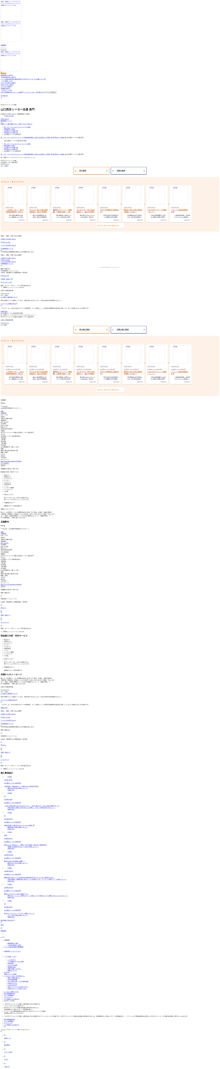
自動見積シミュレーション (12, 951)
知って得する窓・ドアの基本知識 (18, 981)
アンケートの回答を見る (8, 303)
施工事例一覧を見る (7, 920)
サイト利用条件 (9, 995)
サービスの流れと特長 (7, 83)
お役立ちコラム (12, 983)
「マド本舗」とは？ (7, 81)
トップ (3, 937)
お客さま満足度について (10, 297)
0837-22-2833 (10, 116)
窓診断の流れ (5, 88)
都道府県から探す (6, 75)
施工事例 (11, 124)
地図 (2, 411)
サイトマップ (8, 997)
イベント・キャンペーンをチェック (108, 225)
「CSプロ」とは (6, 90)
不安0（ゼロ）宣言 (6, 84)
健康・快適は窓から (14, 978)
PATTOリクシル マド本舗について (34, 79)
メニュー (3, 49)
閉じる (3, 465)
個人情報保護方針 (9, 993)
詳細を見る (4, 311)
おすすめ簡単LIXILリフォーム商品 (11, 92)
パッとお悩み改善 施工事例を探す (11, 79)
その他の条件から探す (7, 77)
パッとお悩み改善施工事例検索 (13, 947)
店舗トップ (4, 124)
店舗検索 (3, 45)
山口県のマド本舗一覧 (11, 130)
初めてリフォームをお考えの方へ (18, 987)
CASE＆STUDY (12, 985)
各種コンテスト (12, 970)
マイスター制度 (5, 86)
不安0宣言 (11, 963)
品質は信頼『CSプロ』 (15, 969)
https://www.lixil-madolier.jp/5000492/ (11, 461)
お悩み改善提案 (12, 979)
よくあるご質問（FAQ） (11, 992)
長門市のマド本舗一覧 (11, 132)
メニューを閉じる (51, 92)
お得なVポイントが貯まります (17, 988)
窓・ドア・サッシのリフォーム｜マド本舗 (17, 127)
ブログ (24, 124)
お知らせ (29, 124)
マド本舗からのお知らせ (11, 999)
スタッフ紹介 (18, 124)
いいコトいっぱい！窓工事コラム (34, 92)
